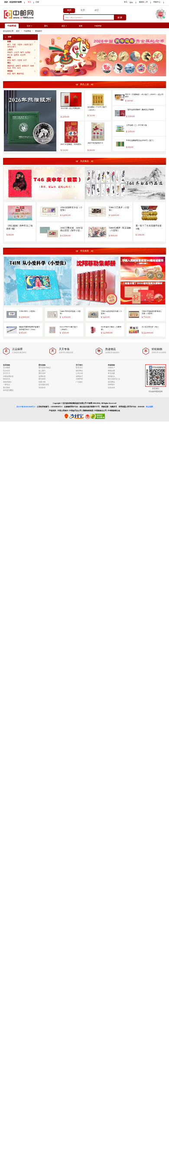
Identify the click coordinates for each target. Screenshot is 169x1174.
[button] (20, 37)
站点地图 (149, 407)
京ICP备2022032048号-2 (25, 407)
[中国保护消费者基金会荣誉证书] (87, 418)
